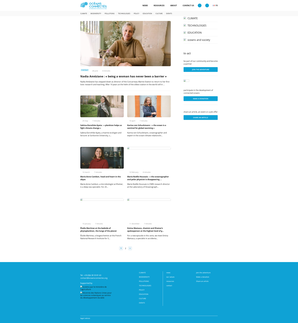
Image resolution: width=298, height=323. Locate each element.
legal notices (85, 318)
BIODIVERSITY (96, 13)
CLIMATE (83, 13)
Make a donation (200, 99)
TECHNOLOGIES (124, 13)
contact (169, 285)
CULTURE (159, 13)
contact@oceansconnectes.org (93, 278)
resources (159, 5)
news (145, 5)
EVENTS (169, 13)
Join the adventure (200, 69)
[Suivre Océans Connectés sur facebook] (216, 13)
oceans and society (199, 39)
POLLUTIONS (110, 13)
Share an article (200, 117)
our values (170, 277)
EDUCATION (147, 13)
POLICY (136, 13)
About (173, 5)
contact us (188, 5)
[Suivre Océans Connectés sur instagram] (212, 13)
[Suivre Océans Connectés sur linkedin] (208, 13)
